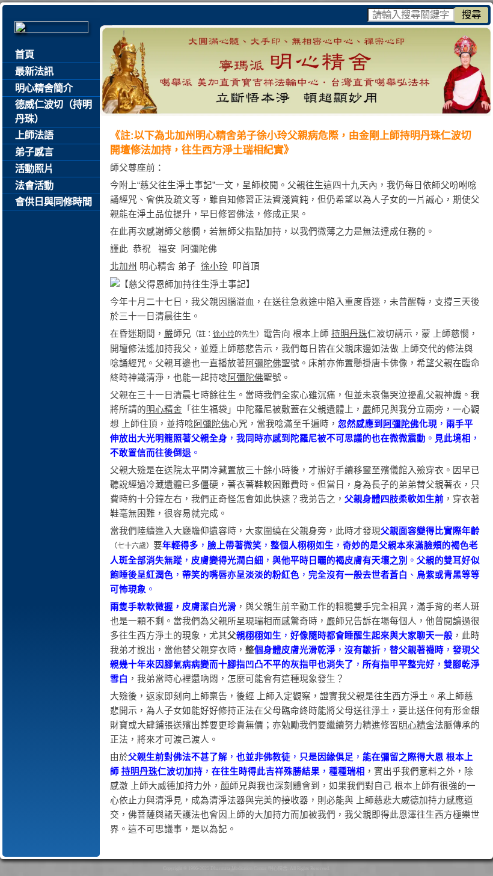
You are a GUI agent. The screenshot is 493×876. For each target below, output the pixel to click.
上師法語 (34, 135)
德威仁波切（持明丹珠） (53, 111)
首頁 (24, 54)
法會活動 (34, 185)
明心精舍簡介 (44, 88)
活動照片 (34, 168)
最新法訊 (34, 71)
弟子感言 (34, 152)
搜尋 (471, 14)
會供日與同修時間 (53, 201)
